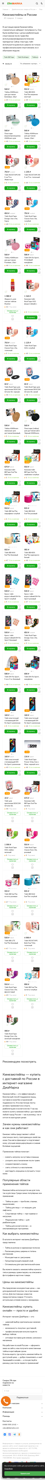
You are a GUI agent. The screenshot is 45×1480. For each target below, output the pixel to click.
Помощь (6, 1416)
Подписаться (22, 1397)
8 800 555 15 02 (9, 1425)
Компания (7, 1407)
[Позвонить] (41, 3)
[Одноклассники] (19, 1434)
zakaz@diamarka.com (11, 1428)
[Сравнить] (19, 106)
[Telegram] (14, 1434)
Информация (8, 1412)
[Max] (9, 1434)
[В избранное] (19, 103)
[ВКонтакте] (5, 1434)
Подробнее (8, 1469)
